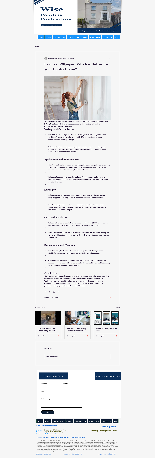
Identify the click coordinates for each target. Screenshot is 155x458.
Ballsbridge (66, 440)
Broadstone (40, 442)
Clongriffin (76, 442)
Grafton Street (97, 443)
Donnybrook (47, 443)
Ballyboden (73, 440)
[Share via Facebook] (45, 292)
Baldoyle (55, 440)
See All (118, 307)
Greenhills (112, 443)
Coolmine (93, 442)
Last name (65, 383)
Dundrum (66, 443)
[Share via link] (58, 292)
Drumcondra (60, 443)
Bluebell (110, 440)
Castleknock (63, 442)
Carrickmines (56, 442)
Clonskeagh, (87, 442)
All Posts (37, 46)
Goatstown (90, 443)
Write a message (46, 398)
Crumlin (107, 442)
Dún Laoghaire (73, 443)
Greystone (39, 445)
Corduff (103, 442)
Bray (114, 440)
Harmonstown (46, 445)
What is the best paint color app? (106, 330)
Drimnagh (53, 443)
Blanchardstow (103, 440)
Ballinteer (60, 440)
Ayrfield (50, 440)
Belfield (91, 440)
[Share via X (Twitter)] (49, 292)
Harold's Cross (54, 445)
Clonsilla (82, 442)
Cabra (50, 442)
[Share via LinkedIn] (54, 292)
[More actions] (110, 58)
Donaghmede (40, 443)
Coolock (98, 442)
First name (44, 383)
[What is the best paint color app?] (107, 318)
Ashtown (45, 440)
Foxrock (79, 443)
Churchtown (70, 442)
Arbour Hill (39, 440)
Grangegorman (106, 443)
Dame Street (113, 442)
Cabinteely (46, 442)
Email (42, 391)
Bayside (87, 440)
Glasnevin (84, 443)
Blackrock (96, 440)
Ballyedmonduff (80, 440)
